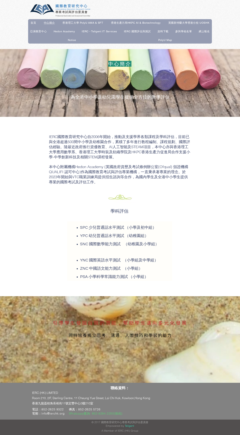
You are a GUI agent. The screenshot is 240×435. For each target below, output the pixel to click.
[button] (83, 22)
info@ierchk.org (52, 413)
